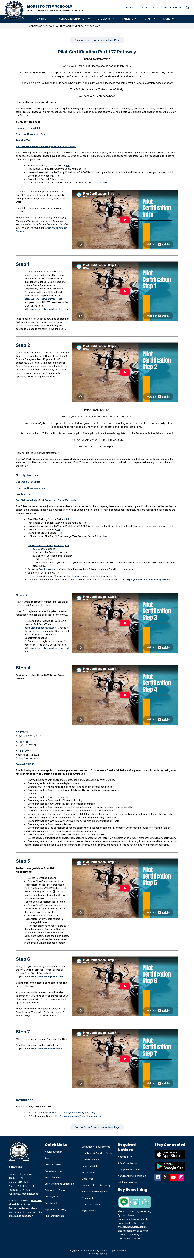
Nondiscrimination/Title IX (132, 1176)
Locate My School (91, 1166)
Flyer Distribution (54, 1215)
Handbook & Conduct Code (96, 1153)
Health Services (90, 1159)
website (80, 576)
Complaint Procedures (130, 1169)
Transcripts (87, 1198)
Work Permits (89, 1210)
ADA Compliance (127, 1163)
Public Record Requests (94, 1191)
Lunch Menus (88, 1172)
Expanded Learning (55, 1209)
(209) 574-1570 (22, 1190)
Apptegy (103, 1253)
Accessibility (125, 1156)
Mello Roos (87, 1178)
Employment (52, 1196)
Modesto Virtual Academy (95, 1185)
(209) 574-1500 (25, 1186)
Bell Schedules (53, 1164)
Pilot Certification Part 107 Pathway (80, 26)
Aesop (48, 1158)
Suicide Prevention (128, 1182)
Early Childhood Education (59, 1183)
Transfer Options (90, 1204)
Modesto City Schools (41, 26)
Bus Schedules (53, 1177)
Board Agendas (53, 1171)
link (67, 165)
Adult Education (53, 1151)
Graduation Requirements (95, 1146)
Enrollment (51, 1203)
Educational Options (56, 1190)
